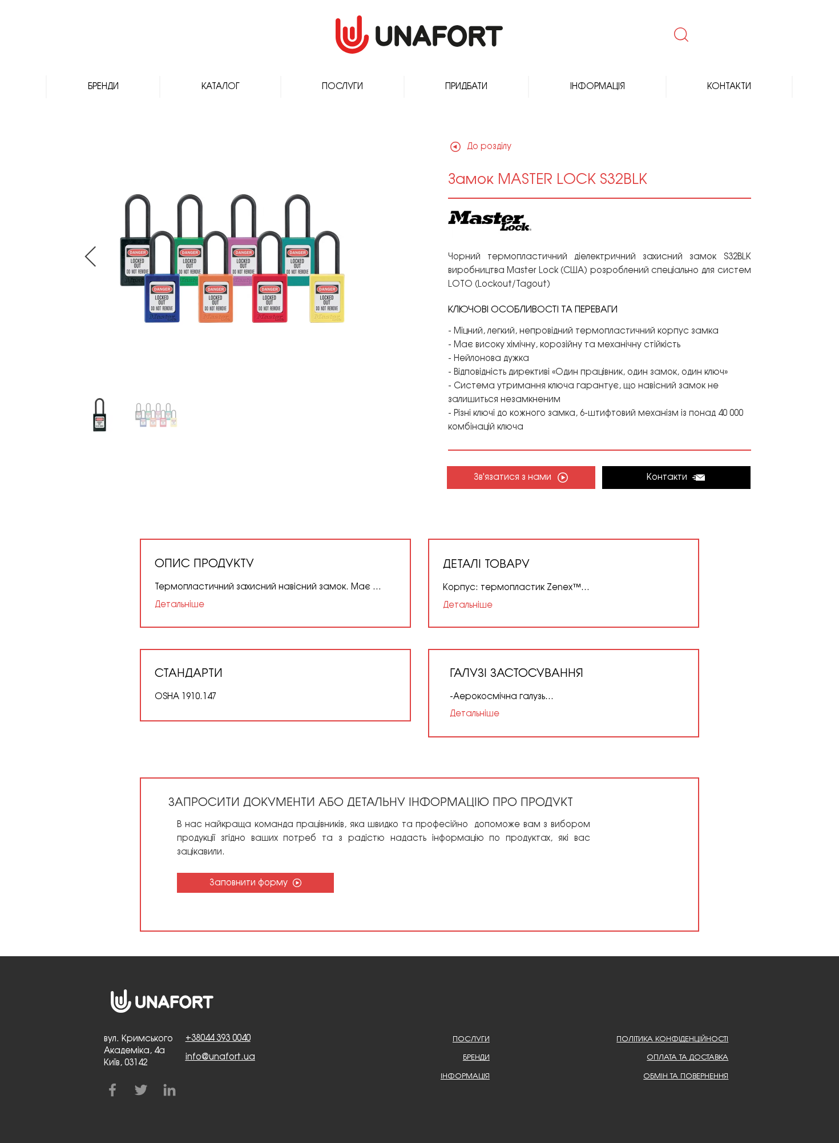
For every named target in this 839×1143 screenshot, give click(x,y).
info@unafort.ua (220, 1057)
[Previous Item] (90, 257)
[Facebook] (112, 1089)
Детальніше (179, 605)
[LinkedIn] (169, 1089)
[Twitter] (141, 1089)
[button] (680, 34)
